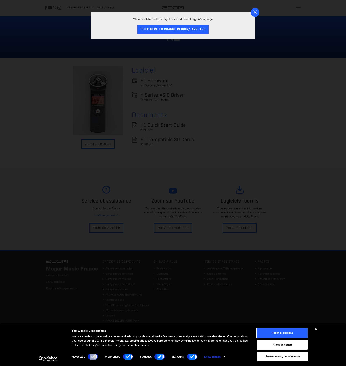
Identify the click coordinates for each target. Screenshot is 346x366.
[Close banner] (316, 329)
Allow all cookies (282, 332)
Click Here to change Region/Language (173, 29)
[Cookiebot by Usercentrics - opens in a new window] (48, 359)
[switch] (128, 357)
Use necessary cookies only (282, 356)
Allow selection (282, 344)
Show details (212, 356)
